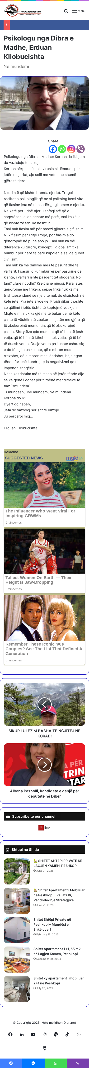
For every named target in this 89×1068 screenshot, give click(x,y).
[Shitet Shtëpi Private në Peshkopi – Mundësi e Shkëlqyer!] (17, 930)
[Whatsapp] (62, 149)
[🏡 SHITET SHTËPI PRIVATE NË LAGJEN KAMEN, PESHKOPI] (17, 871)
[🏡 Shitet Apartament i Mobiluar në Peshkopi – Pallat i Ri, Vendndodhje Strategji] (17, 901)
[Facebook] (53, 149)
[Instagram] (71, 149)
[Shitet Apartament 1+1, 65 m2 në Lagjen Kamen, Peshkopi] (17, 960)
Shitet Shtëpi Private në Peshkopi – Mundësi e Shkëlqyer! (52, 924)
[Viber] (80, 149)
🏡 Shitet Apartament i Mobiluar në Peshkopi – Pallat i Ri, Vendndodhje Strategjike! (59, 895)
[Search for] (66, 12)
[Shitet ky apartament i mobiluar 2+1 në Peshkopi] (17, 989)
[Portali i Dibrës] (23, 10)
